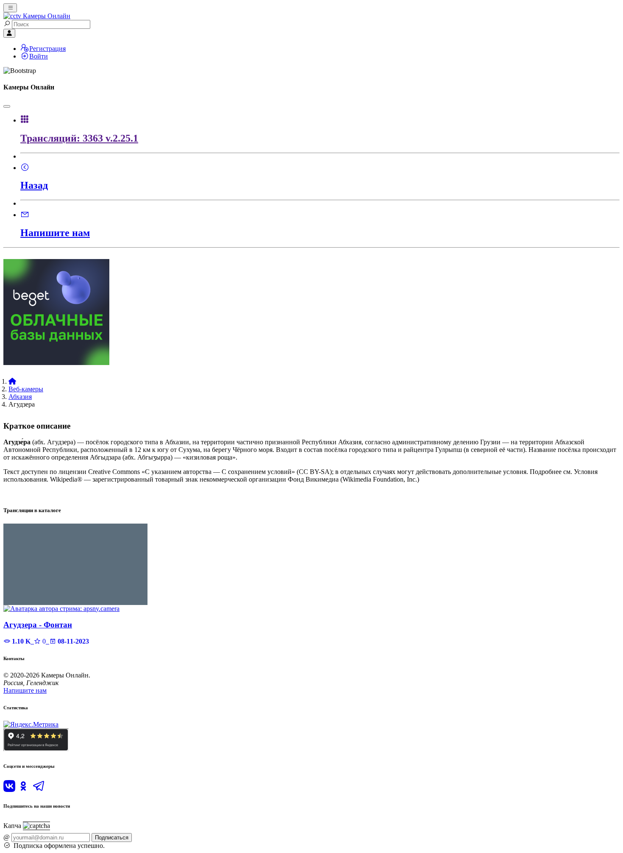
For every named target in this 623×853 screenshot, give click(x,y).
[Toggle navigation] (10, 7)
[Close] (6, 106)
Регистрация (47, 48)
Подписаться (111, 837)
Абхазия (20, 396)
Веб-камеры (25, 389)
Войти (38, 56)
